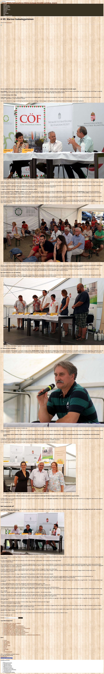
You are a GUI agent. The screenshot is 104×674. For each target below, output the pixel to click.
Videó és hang (6, 9)
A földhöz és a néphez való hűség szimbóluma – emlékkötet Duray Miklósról (21, 634)
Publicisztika (6, 5)
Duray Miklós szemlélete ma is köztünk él (13, 626)
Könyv (4, 12)
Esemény (5, 8)
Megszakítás (4, 656)
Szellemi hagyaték (7, 16)
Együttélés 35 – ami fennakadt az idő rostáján (14, 631)
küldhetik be (46, 439)
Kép (4, 14)
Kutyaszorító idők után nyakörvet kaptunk (13, 629)
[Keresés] (1, 1)
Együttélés (5, 13)
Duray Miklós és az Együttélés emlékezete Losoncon (16, 632)
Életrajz (5, 10)
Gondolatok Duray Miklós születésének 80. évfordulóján (16, 628)
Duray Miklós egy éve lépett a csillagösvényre (14, 633)
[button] (7, 658)
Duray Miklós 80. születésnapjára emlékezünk (14, 627)
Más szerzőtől (6, 7)
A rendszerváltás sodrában (9, 624)
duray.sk (17, 654)
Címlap (5, 4)
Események (9, 22)
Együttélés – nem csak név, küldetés (12, 623)
